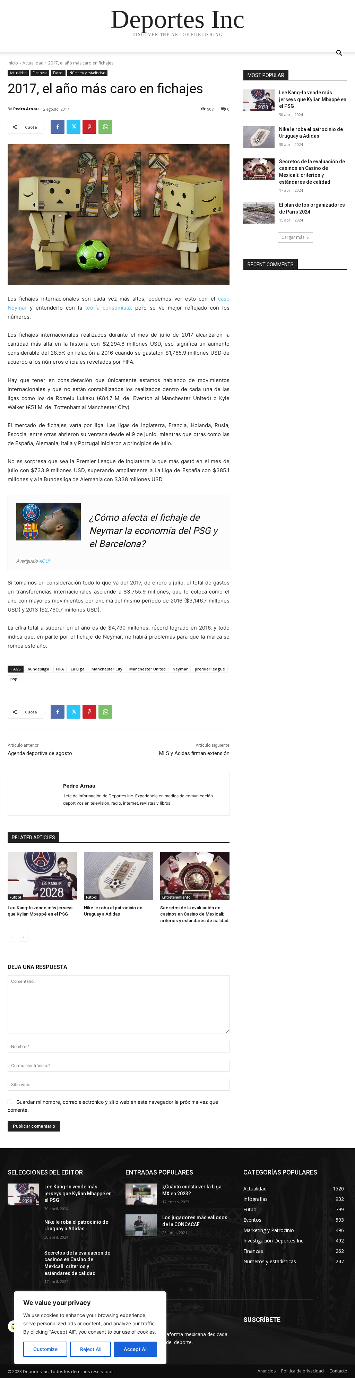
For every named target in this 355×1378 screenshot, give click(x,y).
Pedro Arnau (26, 108)
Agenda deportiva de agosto (40, 753)
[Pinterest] (89, 127)
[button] (339, 54)
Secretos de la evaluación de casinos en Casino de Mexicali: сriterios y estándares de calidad (194, 914)
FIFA (60, 668)
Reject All (90, 1349)
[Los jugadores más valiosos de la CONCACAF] (141, 1225)
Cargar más (293, 237)
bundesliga (38, 668)
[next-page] (23, 937)
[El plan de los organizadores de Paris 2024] (259, 213)
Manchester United (147, 668)
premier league (210, 668)
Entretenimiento (176, 897)
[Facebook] (57, 127)
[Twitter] (73, 127)
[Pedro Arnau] (35, 794)
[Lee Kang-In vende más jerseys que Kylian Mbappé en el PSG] (42, 876)
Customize (45, 1349)
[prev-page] (12, 937)
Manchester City (107, 668)
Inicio (13, 63)
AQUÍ (44, 561)
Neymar (180, 668)
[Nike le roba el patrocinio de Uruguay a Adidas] (118, 876)
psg (14, 678)
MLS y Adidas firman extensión (194, 753)
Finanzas (40, 72)
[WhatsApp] (105, 127)
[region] (90, 1327)
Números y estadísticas (87, 72)
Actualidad (33, 63)
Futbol (58, 72)
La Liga (78, 668)
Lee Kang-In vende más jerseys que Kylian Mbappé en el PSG (312, 99)
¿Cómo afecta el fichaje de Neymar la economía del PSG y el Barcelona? (153, 530)
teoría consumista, (108, 307)
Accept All (135, 1349)
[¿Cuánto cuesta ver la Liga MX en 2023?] (141, 1194)
